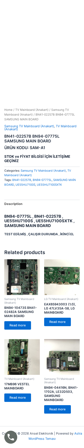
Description (13, 204)
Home (8, 109)
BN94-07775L (42, 180)
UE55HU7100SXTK (49, 184)
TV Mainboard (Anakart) (31, 109)
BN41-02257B (21, 180)
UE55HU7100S (25, 184)
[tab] (42, 204)
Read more (17, 325)
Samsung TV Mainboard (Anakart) (29, 126)
